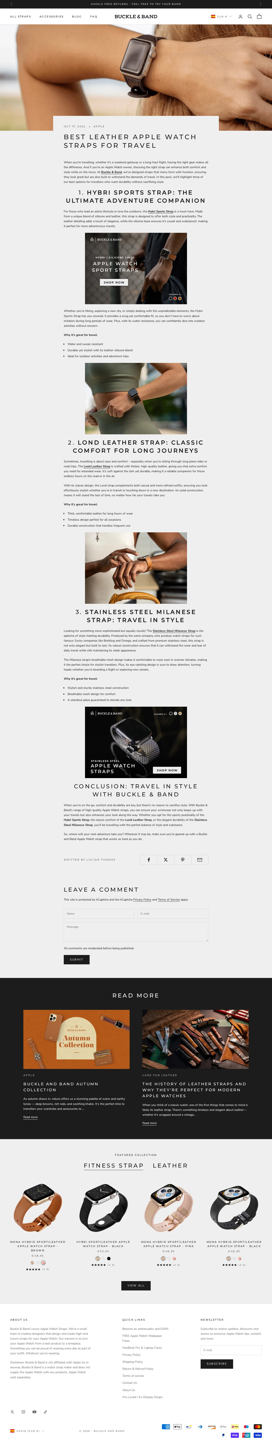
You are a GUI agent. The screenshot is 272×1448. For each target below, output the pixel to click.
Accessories (52, 16)
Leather (170, 1165)
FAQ (93, 16)
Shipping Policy (132, 1362)
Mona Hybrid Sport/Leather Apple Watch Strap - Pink (168, 1244)
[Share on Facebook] (148, 859)
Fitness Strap (114, 1165)
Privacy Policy (142, 900)
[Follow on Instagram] (23, 1412)
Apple (99, 126)
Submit (77, 960)
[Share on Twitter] (165, 859)
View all (136, 1285)
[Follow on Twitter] (12, 1412)
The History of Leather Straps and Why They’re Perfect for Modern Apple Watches (194, 1090)
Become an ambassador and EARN (145, 1329)
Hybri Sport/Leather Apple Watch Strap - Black (103, 1244)
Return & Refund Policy (137, 1369)
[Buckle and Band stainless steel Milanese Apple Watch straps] (136, 742)
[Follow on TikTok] (45, 1412)
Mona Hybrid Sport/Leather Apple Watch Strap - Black (234, 1244)
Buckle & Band (111, 172)
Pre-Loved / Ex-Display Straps (142, 1397)
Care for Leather (159, 1075)
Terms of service (133, 1376)
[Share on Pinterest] (182, 859)
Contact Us (129, 1383)
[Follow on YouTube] (34, 1412)
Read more (30, 1117)
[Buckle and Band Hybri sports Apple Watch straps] (136, 268)
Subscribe (217, 1364)
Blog (77, 16)
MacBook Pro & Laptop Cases (142, 1348)
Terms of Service (169, 900)
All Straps (20, 16)
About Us (128, 1390)
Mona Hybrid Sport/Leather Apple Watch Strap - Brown (37, 1246)
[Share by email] (199, 859)
